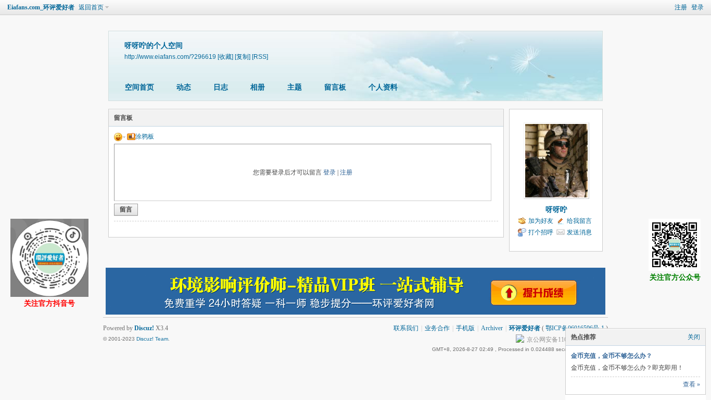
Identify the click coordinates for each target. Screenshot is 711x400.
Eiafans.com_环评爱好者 (40, 7)
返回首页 (91, 7)
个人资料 (383, 87)
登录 (697, 7)
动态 (183, 87)
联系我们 (405, 328)
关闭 (694, 337)
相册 (257, 87)
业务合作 (437, 328)
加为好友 (540, 220)
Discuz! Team (152, 339)
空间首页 (139, 87)
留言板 (335, 87)
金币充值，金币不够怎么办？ (611, 355)
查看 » (691, 384)
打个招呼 (540, 232)
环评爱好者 (524, 328)
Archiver (492, 328)
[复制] (242, 56)
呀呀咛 (556, 210)
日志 (220, 87)
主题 (294, 87)
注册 (681, 7)
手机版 (465, 328)
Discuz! (144, 328)
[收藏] (225, 56)
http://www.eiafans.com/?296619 (170, 56)
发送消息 (579, 232)
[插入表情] (119, 136)
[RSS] (260, 56)
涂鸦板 (144, 136)
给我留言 (579, 220)
